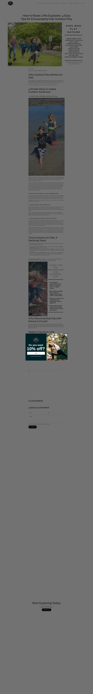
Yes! (36, 353)
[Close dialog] (66, 335)
